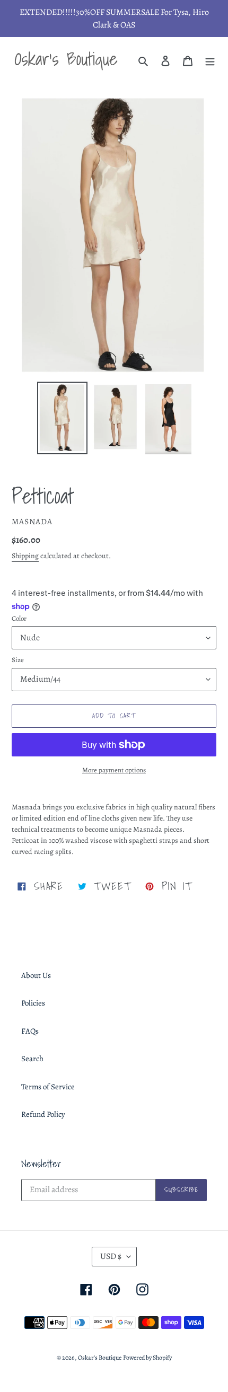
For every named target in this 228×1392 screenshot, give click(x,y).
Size (18, 659)
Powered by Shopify (147, 1357)
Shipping (25, 556)
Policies (33, 1003)
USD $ (110, 1256)
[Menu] (210, 60)
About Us (36, 975)
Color (19, 618)
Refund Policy (43, 1114)
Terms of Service (48, 1086)
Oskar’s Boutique (99, 1357)
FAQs (30, 1031)
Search (32, 1058)
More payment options (114, 769)
